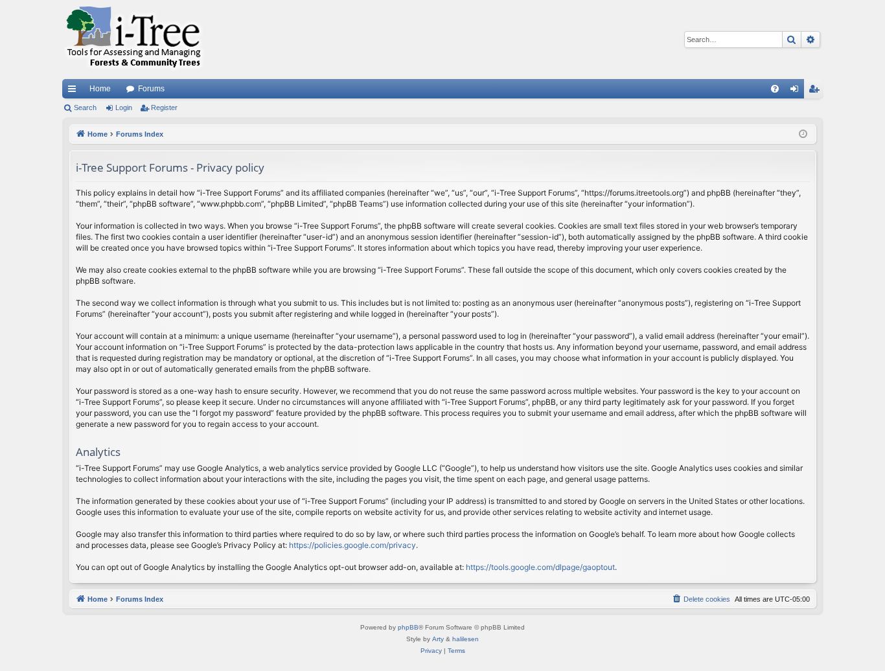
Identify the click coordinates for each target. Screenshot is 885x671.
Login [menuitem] (797, 91)
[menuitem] (775, 88)
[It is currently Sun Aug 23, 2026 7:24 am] (803, 134)
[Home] (133, 39)
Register (164, 107)
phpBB (408, 627)
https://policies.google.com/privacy (352, 545)
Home (100, 88)
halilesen (465, 639)
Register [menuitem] (816, 91)
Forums (151, 88)
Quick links (74, 91)
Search (85, 107)
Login (123, 107)
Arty (438, 639)
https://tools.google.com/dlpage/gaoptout (540, 567)
